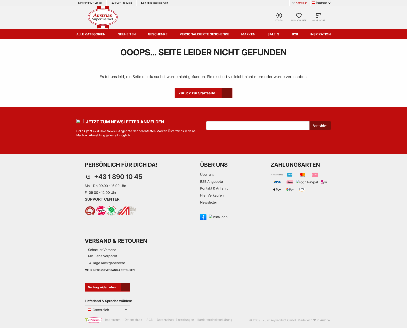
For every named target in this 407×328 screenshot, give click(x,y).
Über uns (207, 174)
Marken (248, 34)
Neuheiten (127, 34)
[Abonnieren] (320, 125)
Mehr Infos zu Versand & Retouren (110, 270)
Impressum (112, 319)
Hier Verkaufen (212, 195)
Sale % (274, 34)
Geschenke (157, 34)
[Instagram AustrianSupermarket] (218, 217)
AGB (149, 319)
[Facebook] (203, 217)
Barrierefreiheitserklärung (214, 319)
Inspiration (320, 34)
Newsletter (208, 202)
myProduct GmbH (283, 320)
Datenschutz (133, 319)
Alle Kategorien (90, 34)
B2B (295, 34)
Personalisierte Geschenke (204, 34)
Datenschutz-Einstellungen (175, 319)
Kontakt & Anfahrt (214, 188)
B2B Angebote (211, 181)
